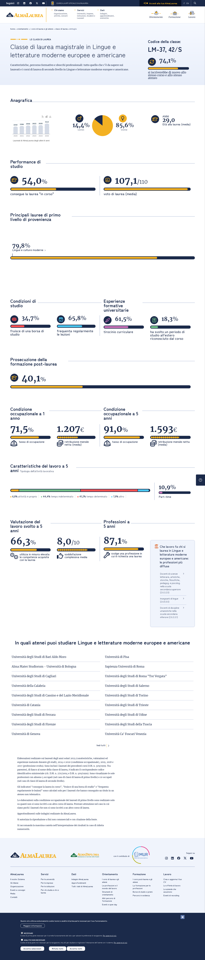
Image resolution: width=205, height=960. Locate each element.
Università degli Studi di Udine (126, 714)
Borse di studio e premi (143, 891)
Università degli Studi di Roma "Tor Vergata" (136, 676)
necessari (28, 933)
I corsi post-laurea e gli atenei (142, 880)
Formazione (175, 17)
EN (187, 3)
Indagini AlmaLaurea (80, 879)
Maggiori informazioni (32, 925)
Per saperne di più (109, 935)
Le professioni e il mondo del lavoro (109, 887)
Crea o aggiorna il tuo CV (172, 880)
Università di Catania (26, 705)
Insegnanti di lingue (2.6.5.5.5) (169, 600)
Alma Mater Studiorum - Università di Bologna (44, 666)
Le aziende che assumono (169, 890)
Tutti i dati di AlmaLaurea (82, 886)
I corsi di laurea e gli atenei (110, 880)
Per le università (47, 879)
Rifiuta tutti (57, 948)
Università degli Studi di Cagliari (34, 676)
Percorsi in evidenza (141, 895)
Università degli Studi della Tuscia (128, 724)
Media (12, 893)
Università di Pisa (117, 657)
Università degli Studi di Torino (126, 695)
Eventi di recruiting (171, 895)
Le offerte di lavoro (171, 885)
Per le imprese (47, 882)
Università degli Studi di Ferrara (34, 714)
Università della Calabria (28, 686)
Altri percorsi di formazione (108, 899)
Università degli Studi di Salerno (127, 686)
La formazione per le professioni (141, 887)
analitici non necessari (34, 940)
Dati (102, 10)
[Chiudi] (182, 917)
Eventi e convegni (17, 890)
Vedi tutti (100, 745)
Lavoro (191, 17)
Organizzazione (16, 886)
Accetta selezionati (32, 948)
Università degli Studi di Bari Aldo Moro (39, 657)
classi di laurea (61, 28)
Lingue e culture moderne (27, 250)
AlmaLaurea (69, 813)
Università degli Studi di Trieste (127, 705)
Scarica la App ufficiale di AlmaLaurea (72, 3)
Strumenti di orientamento (107, 893)
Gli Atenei (14, 882)
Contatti (13, 897)
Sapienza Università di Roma (124, 666)
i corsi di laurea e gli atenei (42, 28)
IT (184, 3)
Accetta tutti (76, 948)
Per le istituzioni (47, 886)
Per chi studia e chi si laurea (50, 891)
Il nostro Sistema (17, 879)
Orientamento (156, 17)
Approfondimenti (79, 882)
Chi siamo (59, 10)
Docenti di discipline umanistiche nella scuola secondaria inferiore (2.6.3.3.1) (169, 612)
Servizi (80, 10)
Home (12, 28)
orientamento (22, 28)
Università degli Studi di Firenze (34, 724)
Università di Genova (26, 734)
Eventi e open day (109, 904)
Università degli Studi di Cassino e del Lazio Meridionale (50, 695)
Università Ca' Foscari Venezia (125, 734)
